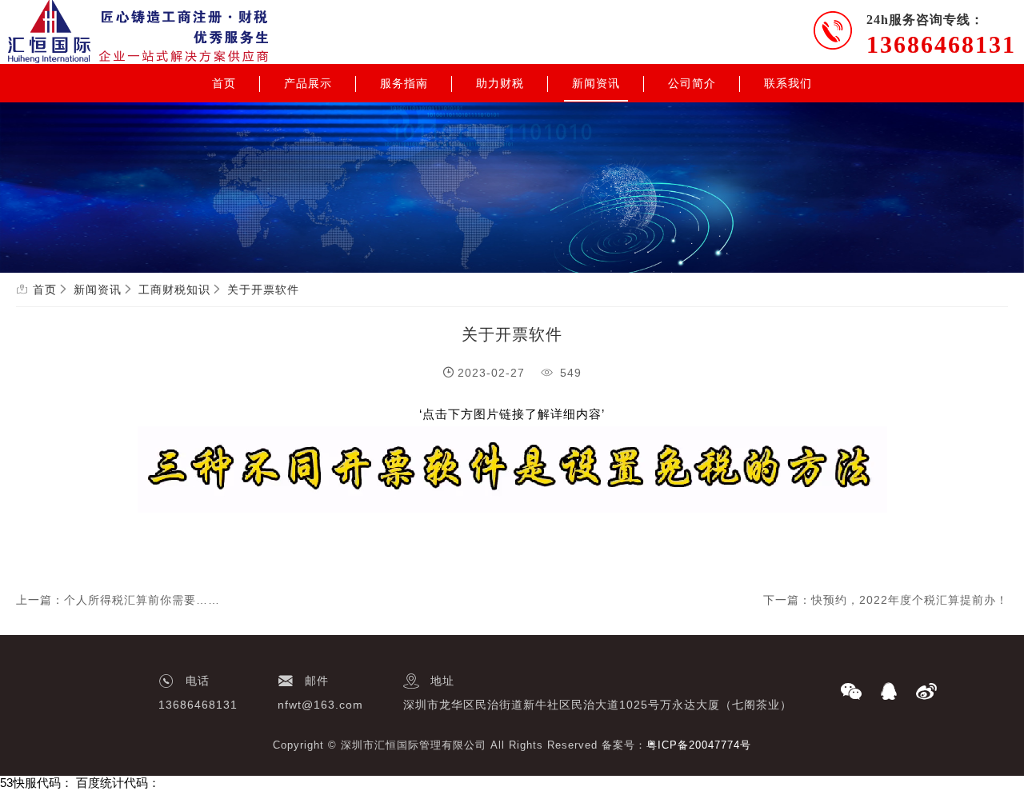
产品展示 (308, 83)
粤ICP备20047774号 (698, 745)
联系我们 (788, 83)
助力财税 (500, 83)
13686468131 (941, 44)
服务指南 (404, 83)
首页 (224, 83)
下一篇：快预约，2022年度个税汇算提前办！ (885, 599)
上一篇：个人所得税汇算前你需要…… (118, 599)
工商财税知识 (174, 289)
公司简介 (692, 83)
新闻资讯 (596, 83)
